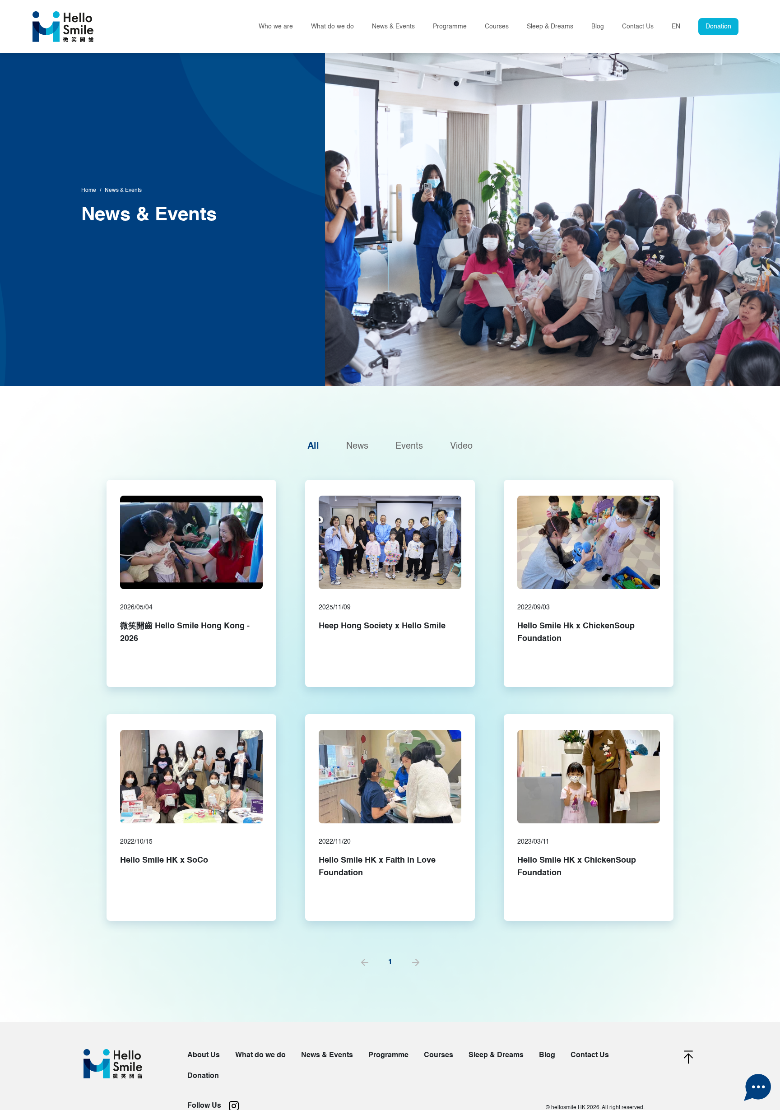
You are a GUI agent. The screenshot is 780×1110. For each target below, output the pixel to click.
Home (88, 190)
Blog (597, 26)
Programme (388, 1055)
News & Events (393, 26)
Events (409, 446)
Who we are (276, 26)
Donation (718, 26)
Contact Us (638, 26)
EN (676, 26)
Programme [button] (450, 26)
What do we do (332, 26)
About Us (203, 1055)
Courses (497, 26)
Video (461, 446)
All (313, 446)
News (357, 446)
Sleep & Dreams (550, 26)
